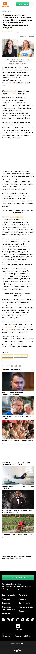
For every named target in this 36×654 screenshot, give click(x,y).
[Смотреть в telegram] (13, 619)
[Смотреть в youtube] (18, 619)
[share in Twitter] (16, 366)
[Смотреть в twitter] (23, 619)
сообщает (13, 91)
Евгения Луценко (7, 31)
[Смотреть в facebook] (3, 619)
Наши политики (26, 607)
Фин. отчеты (24, 603)
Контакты (6, 603)
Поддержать (22, 4)
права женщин (21, 356)
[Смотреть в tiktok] (27, 619)
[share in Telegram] (20, 366)
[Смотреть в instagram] (8, 619)
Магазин (22, 599)
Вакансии (6, 613)
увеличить (10, 329)
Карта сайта (24, 611)
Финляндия (7, 356)
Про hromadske (8, 595)
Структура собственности (8, 608)
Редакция (6, 599)
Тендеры (23, 595)
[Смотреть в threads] (32, 619)
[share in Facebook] (12, 366)
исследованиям (16, 217)
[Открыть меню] (32, 4)
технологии (7, 360)
